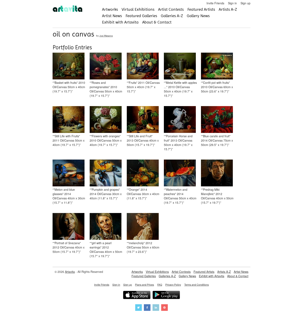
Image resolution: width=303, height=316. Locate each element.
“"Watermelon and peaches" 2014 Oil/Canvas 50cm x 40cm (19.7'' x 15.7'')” (180, 196)
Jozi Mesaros (106, 35)
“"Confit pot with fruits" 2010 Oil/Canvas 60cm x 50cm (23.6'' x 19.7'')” (217, 86)
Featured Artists (201, 9)
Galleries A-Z (172, 15)
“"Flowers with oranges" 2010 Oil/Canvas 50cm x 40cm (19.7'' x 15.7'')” (106, 140)
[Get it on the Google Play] (166, 295)
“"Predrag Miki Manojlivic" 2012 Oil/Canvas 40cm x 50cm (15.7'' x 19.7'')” (217, 196)
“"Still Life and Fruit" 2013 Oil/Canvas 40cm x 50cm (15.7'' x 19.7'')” (143, 140)
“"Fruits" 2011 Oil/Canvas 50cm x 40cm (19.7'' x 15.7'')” (143, 86)
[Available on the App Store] (136, 295)
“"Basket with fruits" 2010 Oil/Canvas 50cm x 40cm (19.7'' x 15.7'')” (69, 86)
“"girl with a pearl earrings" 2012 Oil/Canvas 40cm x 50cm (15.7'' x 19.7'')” (106, 249)
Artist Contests (171, 9)
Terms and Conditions (196, 284)
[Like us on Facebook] (147, 308)
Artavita (70, 272)
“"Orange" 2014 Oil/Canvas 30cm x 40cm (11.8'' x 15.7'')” (143, 193)
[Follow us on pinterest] (164, 308)
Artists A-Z (228, 9)
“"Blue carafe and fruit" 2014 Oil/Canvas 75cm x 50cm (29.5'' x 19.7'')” (217, 140)
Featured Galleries (141, 15)
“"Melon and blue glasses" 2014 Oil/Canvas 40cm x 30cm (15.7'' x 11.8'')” (69, 196)
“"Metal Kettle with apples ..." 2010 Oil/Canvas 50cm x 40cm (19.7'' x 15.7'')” (180, 89)
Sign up (245, 3)
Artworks (110, 9)
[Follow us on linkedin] (156, 308)
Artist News (112, 15)
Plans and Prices (144, 284)
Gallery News (198, 15)
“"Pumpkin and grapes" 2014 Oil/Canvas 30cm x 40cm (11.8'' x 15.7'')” (106, 193)
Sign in (232, 3)
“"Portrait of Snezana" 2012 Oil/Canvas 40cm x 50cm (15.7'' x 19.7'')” (69, 247)
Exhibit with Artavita (120, 22)
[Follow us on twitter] (138, 308)
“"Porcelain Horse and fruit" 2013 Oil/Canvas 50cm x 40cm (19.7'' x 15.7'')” (178, 142)
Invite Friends (215, 3)
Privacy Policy (173, 284)
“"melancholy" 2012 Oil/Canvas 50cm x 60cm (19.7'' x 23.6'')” (143, 247)
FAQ (159, 284)
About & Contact (156, 22)
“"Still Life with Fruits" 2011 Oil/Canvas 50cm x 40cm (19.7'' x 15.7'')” (69, 140)
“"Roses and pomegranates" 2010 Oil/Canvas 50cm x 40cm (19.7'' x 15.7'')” (106, 89)
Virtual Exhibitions (138, 9)
